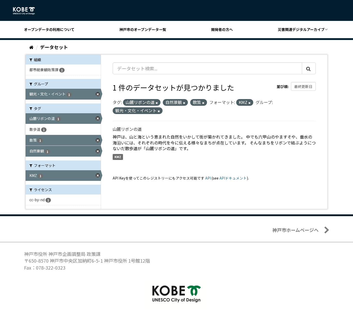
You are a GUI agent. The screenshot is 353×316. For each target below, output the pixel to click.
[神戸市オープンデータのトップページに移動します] (27, 11)
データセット (54, 47)
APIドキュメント (233, 178)
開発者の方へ (222, 29)
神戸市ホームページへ (295, 229)
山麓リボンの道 (127, 129)
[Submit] (309, 68)
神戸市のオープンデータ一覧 (142, 29)
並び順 (282, 86)
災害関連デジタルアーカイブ (301, 29)
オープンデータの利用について (49, 29)
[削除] (157, 103)
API (208, 178)
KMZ (117, 157)
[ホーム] (31, 47)
